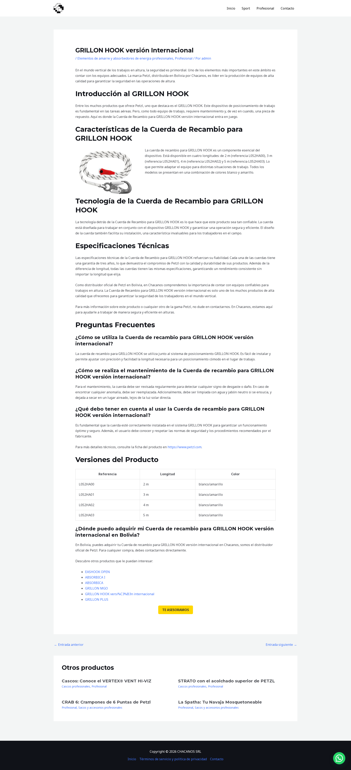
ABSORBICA (94, 583)
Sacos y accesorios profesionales (100, 707)
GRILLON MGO (96, 588)
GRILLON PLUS (96, 599)
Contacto (287, 8)
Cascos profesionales (76, 686)
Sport (246, 8)
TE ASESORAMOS (175, 610)
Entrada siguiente (281, 644)
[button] (339, 758)
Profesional (265, 8)
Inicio (231, 8)
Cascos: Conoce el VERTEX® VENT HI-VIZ (106, 681)
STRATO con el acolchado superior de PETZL (226, 681)
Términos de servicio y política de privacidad (173, 759)
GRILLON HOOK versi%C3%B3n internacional (119, 594)
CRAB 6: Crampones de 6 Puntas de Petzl (106, 702)
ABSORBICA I (95, 577)
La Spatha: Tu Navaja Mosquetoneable (220, 702)
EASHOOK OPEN (97, 572)
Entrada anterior (68, 644)
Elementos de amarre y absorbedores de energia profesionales (125, 58)
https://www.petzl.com (185, 447)
